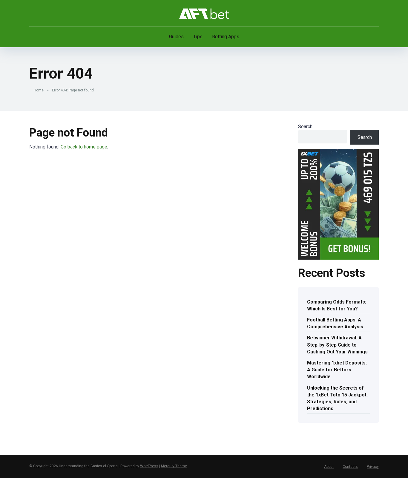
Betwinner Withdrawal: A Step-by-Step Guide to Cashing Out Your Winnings (337, 344)
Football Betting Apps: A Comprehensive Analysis (335, 323)
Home (39, 90)
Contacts (350, 467)
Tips (198, 36)
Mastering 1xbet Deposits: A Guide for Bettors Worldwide (337, 369)
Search (305, 126)
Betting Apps (225, 36)
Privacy (373, 467)
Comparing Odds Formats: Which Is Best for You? (336, 305)
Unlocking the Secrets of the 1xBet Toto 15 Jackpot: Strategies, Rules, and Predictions (337, 398)
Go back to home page (84, 147)
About (329, 467)
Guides (176, 36)
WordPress (149, 466)
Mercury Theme (174, 466)
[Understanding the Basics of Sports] (204, 13)
